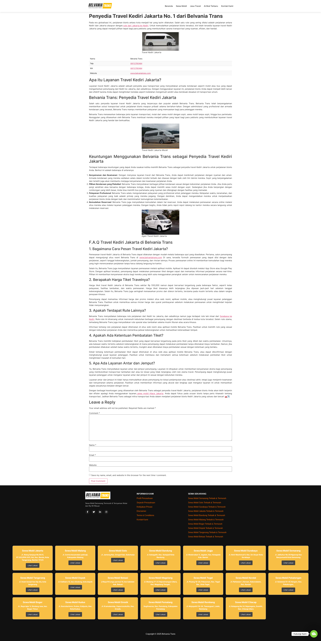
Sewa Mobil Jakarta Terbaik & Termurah (205, 511)
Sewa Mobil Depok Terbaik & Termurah (205, 528)
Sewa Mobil (181, 6)
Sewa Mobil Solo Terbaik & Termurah (204, 503)
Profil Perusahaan (145, 498)
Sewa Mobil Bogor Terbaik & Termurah (205, 524)
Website (93, 465)
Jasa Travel (195, 6)
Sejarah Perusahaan (146, 503)
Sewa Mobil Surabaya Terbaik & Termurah (207, 507)
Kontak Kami (227, 6)
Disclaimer (141, 511)
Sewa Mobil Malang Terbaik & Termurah (206, 520)
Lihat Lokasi (32, 565)
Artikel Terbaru (211, 6)
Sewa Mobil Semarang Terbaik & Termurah (207, 498)
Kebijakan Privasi (144, 507)
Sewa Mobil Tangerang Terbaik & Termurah (207, 532)
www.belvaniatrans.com (140, 73)
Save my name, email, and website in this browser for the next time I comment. (128, 475)
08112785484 (136, 63)
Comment (94, 413)
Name (92, 445)
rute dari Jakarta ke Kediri (135, 25)
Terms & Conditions (145, 515)
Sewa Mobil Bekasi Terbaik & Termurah (205, 537)
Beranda (169, 6)
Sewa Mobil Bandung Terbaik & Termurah (206, 515)
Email (92, 455)
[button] (314, 634)
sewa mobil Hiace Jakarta (149, 393)
